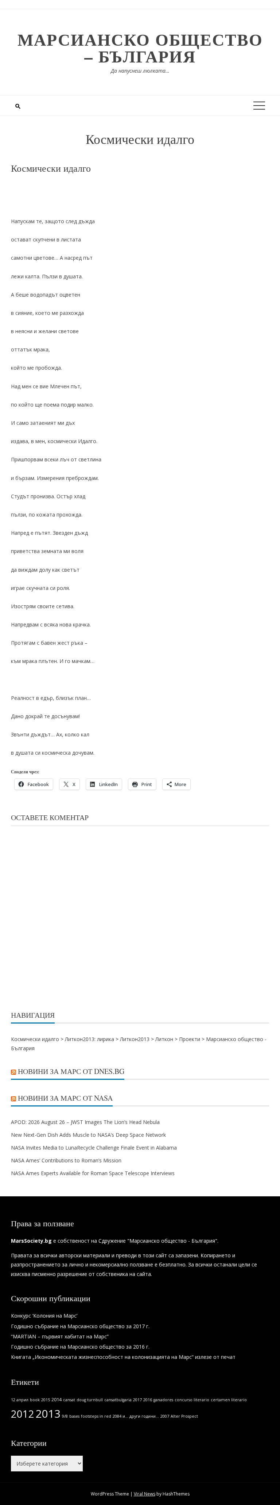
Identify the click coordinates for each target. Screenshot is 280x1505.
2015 (45, 1399)
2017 (137, 1399)
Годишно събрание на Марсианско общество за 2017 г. (80, 1326)
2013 (48, 1413)
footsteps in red (96, 1416)
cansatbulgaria (118, 1399)
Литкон (164, 1039)
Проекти (189, 1039)
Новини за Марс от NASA (65, 1098)
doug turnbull (90, 1399)
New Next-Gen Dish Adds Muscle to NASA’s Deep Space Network (88, 1134)
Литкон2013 (134, 1039)
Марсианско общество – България (140, 47)
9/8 (65, 1416)
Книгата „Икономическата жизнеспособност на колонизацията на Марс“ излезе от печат (123, 1356)
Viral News (144, 1494)
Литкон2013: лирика (89, 1039)
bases (74, 1416)
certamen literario (229, 1399)
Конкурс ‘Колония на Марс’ (44, 1315)
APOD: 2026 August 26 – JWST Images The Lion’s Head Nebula (85, 1122)
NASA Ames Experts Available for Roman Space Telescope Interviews (93, 1173)
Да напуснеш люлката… (140, 70)
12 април (19, 1399)
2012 (22, 1414)
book (35, 1399)
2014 (56, 1400)
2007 (164, 1416)
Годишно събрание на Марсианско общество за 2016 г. (80, 1346)
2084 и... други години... (136, 1416)
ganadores (163, 1399)
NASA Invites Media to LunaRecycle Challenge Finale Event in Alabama (94, 1147)
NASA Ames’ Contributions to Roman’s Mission (66, 1160)
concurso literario (192, 1399)
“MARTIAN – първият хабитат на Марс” (60, 1336)
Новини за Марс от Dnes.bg (71, 1071)
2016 (147, 1399)
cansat (69, 1399)
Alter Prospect (184, 1416)
